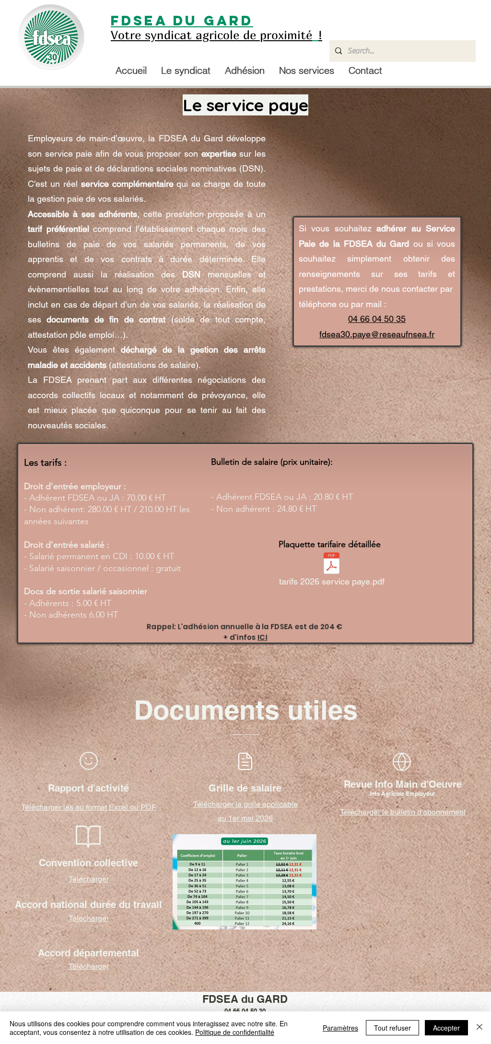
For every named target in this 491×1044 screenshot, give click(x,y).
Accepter (446, 1028)
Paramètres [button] (340, 1028)
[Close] (479, 1027)
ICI (262, 637)
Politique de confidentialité (234, 1032)
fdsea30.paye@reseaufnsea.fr (376, 334)
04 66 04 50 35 (377, 319)
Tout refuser (392, 1028)
